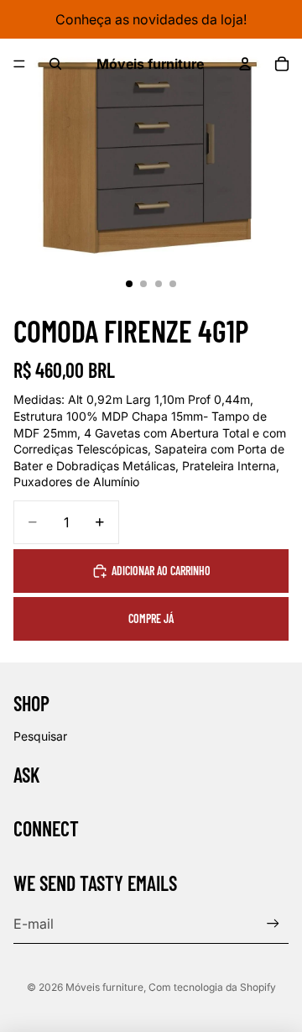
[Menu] (19, 64)
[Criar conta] (273, 923)
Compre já (151, 618)
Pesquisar (40, 736)
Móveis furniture (104, 987)
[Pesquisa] (55, 63)
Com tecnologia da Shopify (212, 987)
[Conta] (244, 63)
